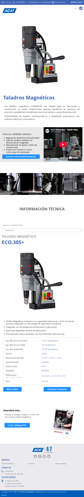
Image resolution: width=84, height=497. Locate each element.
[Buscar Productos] (75, 8)
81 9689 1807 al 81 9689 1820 (14, 474)
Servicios (31, 464)
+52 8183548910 (20, 2)
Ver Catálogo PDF (18, 425)
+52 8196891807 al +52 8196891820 (39, 2)
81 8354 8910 (9, 471)
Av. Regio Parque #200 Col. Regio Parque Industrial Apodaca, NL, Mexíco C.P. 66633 (14, 483)
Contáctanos (8, 2)
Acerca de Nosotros (8, 464)
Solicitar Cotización (58, 389)
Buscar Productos (59, 2)
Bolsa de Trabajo (60, 464)
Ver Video (13, 389)
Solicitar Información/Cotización (21, 156)
